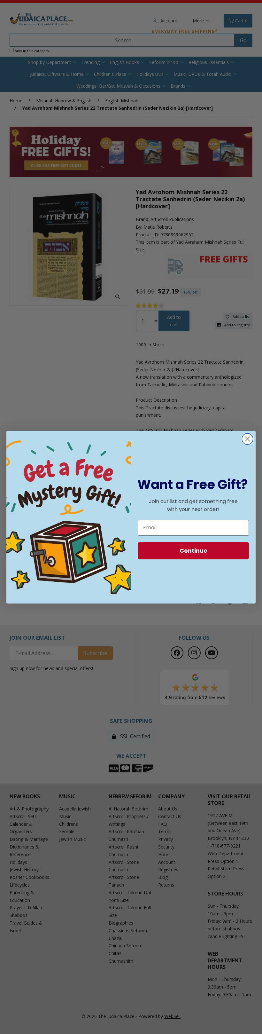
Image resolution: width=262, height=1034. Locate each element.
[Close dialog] (247, 439)
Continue (193, 551)
